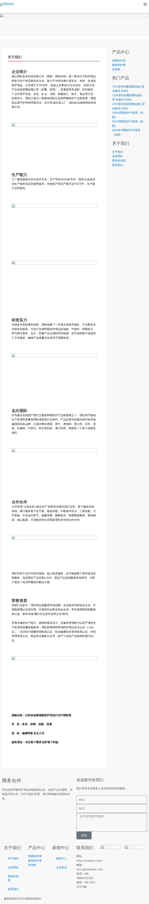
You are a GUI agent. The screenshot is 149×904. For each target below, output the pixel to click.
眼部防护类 (119, 64)
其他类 (116, 69)
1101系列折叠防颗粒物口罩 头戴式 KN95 (128, 89)
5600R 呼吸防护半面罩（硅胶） (126, 132)
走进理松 (117, 156)
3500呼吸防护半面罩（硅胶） (127, 115)
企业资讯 (61, 867)
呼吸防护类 (119, 60)
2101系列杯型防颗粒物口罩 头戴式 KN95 (128, 106)
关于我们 (117, 151)
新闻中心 (61, 858)
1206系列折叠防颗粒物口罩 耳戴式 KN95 (127, 97)
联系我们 (117, 165)
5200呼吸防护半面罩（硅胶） (127, 123)
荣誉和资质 (119, 160)
